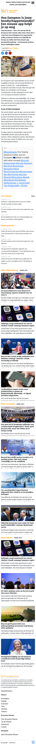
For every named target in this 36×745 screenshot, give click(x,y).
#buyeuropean (25, 172)
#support (28, 163)
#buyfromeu (13, 174)
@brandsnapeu (10, 152)
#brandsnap (9, 180)
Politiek (3, 701)
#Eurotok (25, 160)
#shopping (8, 169)
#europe (20, 163)
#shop (16, 169)
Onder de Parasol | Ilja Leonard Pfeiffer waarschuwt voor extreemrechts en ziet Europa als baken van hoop (17, 233)
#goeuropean (10, 163)
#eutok (26, 177)
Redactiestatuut (6, 691)
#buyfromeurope (11, 172)
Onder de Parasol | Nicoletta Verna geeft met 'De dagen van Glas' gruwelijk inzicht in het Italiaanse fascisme (16, 261)
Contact (4, 727)
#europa (23, 174)
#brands (7, 177)
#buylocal (8, 166)
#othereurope (10, 183)
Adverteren (5, 724)
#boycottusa (17, 177)
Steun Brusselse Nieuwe (9, 734)
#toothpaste (20, 180)
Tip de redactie (6, 722)
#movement (18, 166)
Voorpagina (5, 698)
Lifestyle (4, 709)
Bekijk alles (24, 270)
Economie (4, 704)
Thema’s (4, 711)
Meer (33, 196)
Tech (2, 706)
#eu (5, 174)
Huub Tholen (13, 48)
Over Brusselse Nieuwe (9, 719)
